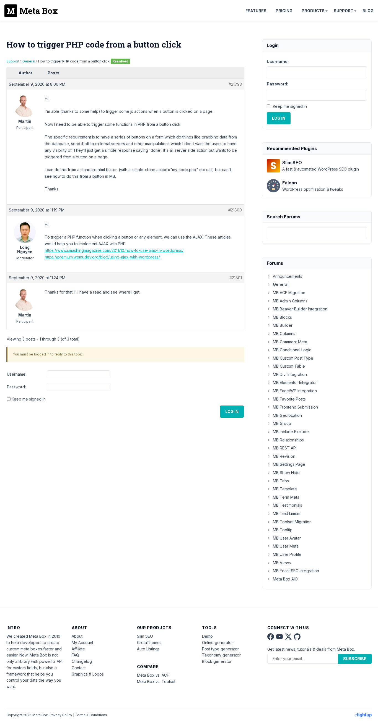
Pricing (284, 10)
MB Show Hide (286, 472)
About (77, 636)
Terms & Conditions (91, 715)
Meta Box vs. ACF (153, 675)
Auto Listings (148, 649)
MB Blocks (282, 317)
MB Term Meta (286, 497)
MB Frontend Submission (295, 407)
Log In (232, 411)
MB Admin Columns (290, 301)
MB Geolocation (287, 415)
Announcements (287, 276)
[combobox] (317, 233)
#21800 (235, 210)
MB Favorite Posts (289, 399)
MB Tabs (281, 480)
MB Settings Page (289, 464)
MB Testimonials (287, 505)
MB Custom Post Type (293, 358)
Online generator (217, 642)
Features (255, 10)
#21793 (235, 84)
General (28, 61)
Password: (16, 386)
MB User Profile (287, 554)
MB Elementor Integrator (295, 382)
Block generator (217, 661)
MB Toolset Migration (292, 521)
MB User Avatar (287, 538)
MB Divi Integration (290, 374)
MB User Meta (286, 546)
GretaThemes (149, 642)
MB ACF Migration (289, 292)
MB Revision (284, 456)
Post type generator (220, 649)
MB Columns (284, 333)
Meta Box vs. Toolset (156, 681)
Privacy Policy (61, 715)
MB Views (282, 562)
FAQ (75, 655)
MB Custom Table (289, 366)
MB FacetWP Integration (295, 390)
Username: (16, 374)
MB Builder (282, 325)
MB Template (285, 488)
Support (343, 10)
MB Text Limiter (287, 513)
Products (313, 10)
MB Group (282, 423)
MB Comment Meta (290, 341)
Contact (79, 667)
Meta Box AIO (285, 579)
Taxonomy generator (221, 655)
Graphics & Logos (88, 674)
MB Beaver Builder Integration (300, 309)
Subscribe (354, 658)
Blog (368, 10)
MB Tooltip (282, 529)
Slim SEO (145, 636)
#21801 (235, 277)
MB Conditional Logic (292, 349)
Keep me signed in (29, 399)
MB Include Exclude (291, 431)
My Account (82, 642)
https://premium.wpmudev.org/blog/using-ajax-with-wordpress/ (102, 257)
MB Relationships (288, 440)
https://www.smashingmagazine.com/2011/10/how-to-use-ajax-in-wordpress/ (114, 250)
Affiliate (78, 649)
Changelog (82, 661)
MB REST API (285, 448)
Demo (207, 636)
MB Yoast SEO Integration (296, 570)
